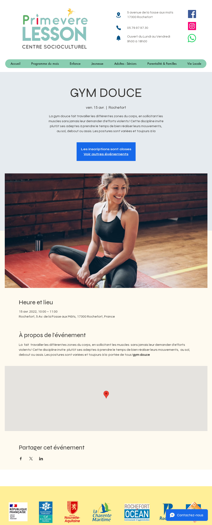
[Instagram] (192, 26)
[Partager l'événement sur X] (31, 458)
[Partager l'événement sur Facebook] (21, 458)
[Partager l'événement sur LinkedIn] (41, 458)
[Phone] (118, 27)
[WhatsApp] (192, 38)
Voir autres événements (106, 154)
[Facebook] (192, 14)
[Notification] (118, 38)
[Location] (118, 15)
